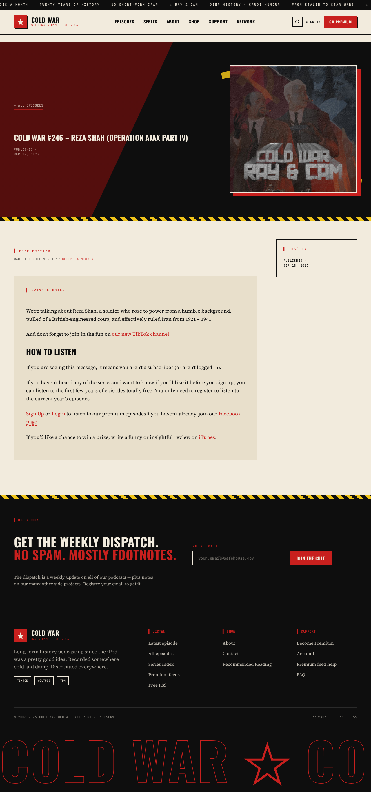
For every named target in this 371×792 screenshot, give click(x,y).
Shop (194, 22)
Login (58, 413)
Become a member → (80, 259)
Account (305, 653)
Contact (231, 653)
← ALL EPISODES (28, 105)
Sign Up (35, 413)
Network (246, 22)
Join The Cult (310, 558)
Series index (161, 664)
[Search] (297, 21)
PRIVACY (319, 717)
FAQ (301, 675)
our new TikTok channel (140, 334)
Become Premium (315, 643)
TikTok (22, 681)
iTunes (207, 437)
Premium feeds (164, 675)
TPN (63, 681)
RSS (354, 717)
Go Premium (340, 22)
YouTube (44, 681)
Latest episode (163, 643)
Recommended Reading (247, 664)
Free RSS (157, 685)
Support (218, 22)
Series (150, 22)
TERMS (338, 717)
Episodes (124, 22)
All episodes (161, 653)
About (173, 22)
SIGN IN (313, 22)
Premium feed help (317, 664)
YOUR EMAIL (205, 546)
